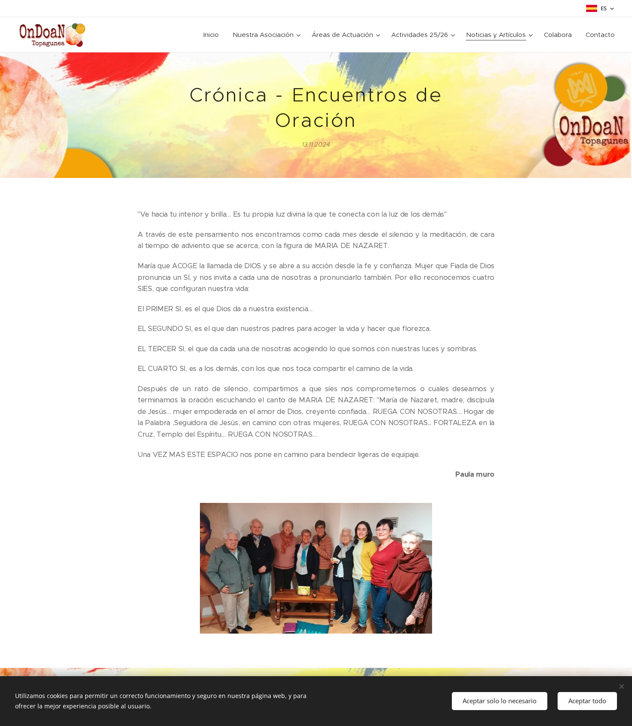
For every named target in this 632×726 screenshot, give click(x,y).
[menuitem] (213, 35)
